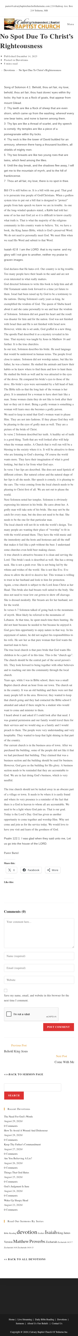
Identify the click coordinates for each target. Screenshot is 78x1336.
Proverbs (37, 1241)
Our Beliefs (42, 1323)
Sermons (20, 1323)
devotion (27, 1231)
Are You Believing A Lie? (18, 1158)
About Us (32, 1323)
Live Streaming (25, 1319)
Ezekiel (41, 1233)
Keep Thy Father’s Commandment (22, 1144)
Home (12, 1319)
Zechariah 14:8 (10, 1247)
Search (14, 1095)
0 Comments (11, 1126)
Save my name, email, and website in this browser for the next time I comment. (36, 997)
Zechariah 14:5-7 (65, 1242)
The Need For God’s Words (18, 1116)
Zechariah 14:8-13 (25, 1247)
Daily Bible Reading (44, 1319)
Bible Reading (10, 1233)
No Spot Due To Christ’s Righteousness (40, 70)
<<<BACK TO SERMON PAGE (23, 1074)
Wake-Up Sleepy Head (16, 1200)
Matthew (21, 1241)
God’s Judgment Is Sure (16, 1186)
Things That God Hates (16, 1172)
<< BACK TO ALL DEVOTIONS (25, 1259)
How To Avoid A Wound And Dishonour (26, 1130)
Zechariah (51, 1242)
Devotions (22, 60)
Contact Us (57, 1323)
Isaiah (51, 1232)
